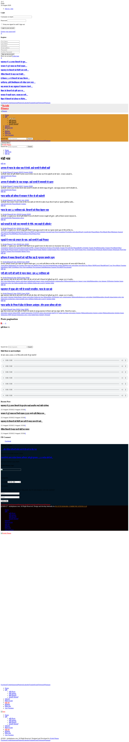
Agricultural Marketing (8, 265)
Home (7, 115)
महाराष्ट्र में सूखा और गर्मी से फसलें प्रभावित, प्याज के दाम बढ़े (26, 289)
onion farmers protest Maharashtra (100, 313)
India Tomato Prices (62, 248)
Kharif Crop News (110, 265)
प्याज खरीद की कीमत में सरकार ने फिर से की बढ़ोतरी (23, 196)
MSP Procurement (65, 267)
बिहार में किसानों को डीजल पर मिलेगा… (14, 99)
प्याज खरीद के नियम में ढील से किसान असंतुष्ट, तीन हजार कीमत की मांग (31, 305)
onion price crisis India (27, 315)
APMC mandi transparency (24, 313)
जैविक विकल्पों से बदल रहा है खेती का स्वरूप (15, 429)
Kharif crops (83, 232)
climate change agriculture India (20, 281)
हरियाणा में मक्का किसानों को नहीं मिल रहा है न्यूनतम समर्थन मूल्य (28, 257)
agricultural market (14, 232)
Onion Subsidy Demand (42, 315)
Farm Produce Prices (49, 248)
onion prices (20, 218)
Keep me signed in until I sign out (14, 24)
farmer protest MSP (60, 265)
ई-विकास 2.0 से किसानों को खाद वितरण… (15, 78)
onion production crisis (11, 299)
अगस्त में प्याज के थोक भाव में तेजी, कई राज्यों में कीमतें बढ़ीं (25, 168)
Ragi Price (19, 234)
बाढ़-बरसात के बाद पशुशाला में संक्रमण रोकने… (17, 86)
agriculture (4, 176)
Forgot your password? (8, 31)
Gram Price (54, 232)
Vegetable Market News (22, 251)
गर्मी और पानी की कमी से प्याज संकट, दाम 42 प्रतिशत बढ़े (25, 273)
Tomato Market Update (44, 249)
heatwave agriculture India (87, 297)
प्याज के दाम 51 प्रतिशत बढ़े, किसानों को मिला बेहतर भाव (25, 210)
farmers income (46, 232)
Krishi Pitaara (7, 172)
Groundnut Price (63, 232)
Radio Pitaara (9, 249)
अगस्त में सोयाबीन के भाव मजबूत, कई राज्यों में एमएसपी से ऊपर (27, 182)
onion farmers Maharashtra (80, 313)
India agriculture (74, 232)
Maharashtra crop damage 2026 (100, 281)
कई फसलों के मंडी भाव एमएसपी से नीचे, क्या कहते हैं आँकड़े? (26, 224)
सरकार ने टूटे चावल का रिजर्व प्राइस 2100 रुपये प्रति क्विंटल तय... (23, 413)
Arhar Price (23, 232)
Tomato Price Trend (84, 249)
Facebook (8, 441)
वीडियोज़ (7, 131)
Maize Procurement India (37, 267)
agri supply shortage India (9, 297)
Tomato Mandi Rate (30, 249)
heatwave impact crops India (81, 281)
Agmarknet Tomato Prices (9, 248)
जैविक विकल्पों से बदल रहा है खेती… (13, 74)
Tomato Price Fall (57, 249)
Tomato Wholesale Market (99, 249)
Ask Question (9, 135)
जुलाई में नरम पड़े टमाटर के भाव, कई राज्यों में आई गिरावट (25, 240)
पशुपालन (7, 126)
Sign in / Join (9, 9)
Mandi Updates (21, 204)
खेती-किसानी (12, 122)
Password (4, 20)
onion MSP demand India (12, 315)
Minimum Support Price (52, 267)
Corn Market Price (36, 265)
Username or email (7, 17)
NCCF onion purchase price (63, 313)
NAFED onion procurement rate (43, 313)
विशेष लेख (8, 133)
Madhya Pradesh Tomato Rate (87, 248)
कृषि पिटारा (12, 119)
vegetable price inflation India (26, 283)
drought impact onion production (41, 281)
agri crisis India (5, 281)
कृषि (6, 117)
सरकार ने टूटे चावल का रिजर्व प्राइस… (14, 66)
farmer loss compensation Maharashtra (67, 297)
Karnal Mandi (100, 265)
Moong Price (8, 234)
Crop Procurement (48, 265)
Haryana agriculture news (74, 265)
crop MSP (30, 232)
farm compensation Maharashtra (62, 281)
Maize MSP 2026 (9, 267)
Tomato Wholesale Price (115, 249)
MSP (14, 234)
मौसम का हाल (9, 128)
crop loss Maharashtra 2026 (46, 297)
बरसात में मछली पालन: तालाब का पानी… (14, 95)
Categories (4, 482)
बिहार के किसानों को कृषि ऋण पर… (13, 91)
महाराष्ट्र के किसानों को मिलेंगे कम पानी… (15, 70)
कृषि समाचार (12, 120)
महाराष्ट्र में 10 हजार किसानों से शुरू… (14, 62)
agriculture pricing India (8, 313)
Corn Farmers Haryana (22, 265)
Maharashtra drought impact (105, 297)
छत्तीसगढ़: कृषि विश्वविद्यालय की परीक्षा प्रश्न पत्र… (18, 82)
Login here (15, 56)
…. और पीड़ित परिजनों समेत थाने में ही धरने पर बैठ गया (19, 449)
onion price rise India (10, 283)
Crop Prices (37, 232)
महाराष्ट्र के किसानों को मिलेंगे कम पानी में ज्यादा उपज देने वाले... (22, 421)
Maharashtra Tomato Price (105, 248)
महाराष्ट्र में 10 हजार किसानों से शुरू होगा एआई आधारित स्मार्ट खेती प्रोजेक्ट (25, 406)
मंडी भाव (7, 129)
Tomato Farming (18, 249)
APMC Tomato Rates (36, 248)
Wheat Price (36, 234)
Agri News (4, 232)
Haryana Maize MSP (89, 265)
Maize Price (99, 232)
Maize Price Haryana (22, 267)
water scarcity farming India (45, 283)
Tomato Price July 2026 (70, 249)
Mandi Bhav (107, 232)
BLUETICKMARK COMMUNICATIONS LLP (71, 506)
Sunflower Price (27, 234)
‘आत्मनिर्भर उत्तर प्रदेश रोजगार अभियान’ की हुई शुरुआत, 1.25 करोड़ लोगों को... (27, 457)
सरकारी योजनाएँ (13, 124)
